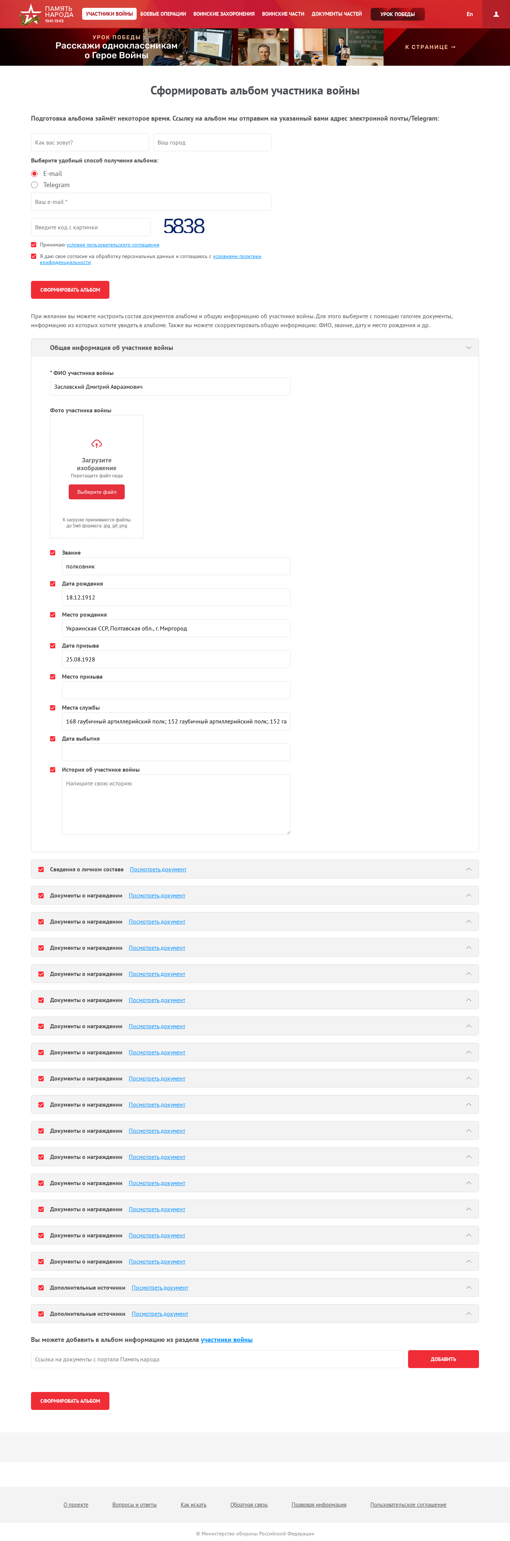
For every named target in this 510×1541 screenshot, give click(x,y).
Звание (71, 552)
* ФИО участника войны (81, 372)
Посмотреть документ (158, 869)
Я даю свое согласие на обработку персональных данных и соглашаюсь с (150, 259)
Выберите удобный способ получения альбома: (94, 160)
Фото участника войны (80, 410)
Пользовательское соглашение (408, 1504)
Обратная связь (249, 1504)
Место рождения (84, 614)
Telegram (56, 184)
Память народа (46, 15)
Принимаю (99, 245)
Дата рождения (82, 583)
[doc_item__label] (41, 869)
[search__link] (217, 1359)
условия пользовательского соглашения (112, 244)
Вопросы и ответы (134, 1504)
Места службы (81, 707)
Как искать (193, 1504)
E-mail (52, 173)
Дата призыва (80, 645)
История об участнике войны (101, 769)
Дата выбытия (81, 738)
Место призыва (82, 676)
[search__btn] (443, 1359)
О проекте (75, 1504)
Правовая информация (319, 1504)
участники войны (227, 1339)
